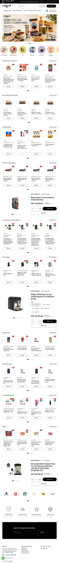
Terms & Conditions (25, 551)
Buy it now (43, 213)
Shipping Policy (24, 549)
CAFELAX (11, 561)
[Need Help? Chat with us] (3, 558)
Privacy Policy (24, 547)
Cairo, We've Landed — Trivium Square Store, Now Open (29, 1)
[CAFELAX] (6, 6)
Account (43, 6)
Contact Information (25, 552)
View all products (53, 60)
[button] (51, 6)
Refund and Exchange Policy (26, 546)
